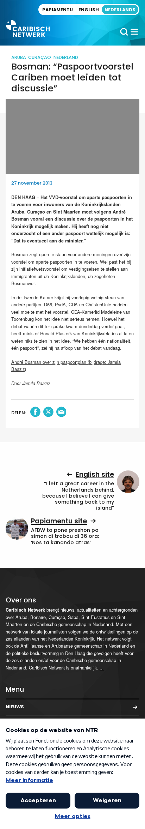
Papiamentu (57, 10)
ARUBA (18, 57)
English (88, 10)
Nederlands (120, 10)
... (102, 667)
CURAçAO (39, 57)
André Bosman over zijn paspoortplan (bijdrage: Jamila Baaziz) (66, 365)
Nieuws (15, 707)
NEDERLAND (65, 57)
